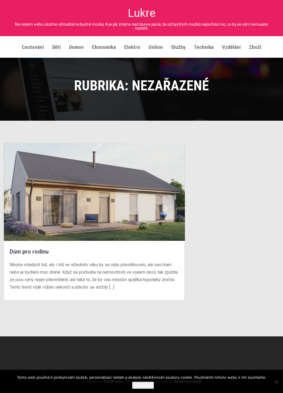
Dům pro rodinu (29, 251)
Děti (56, 47)
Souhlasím (143, 385)
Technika (204, 47)
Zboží (255, 47)
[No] (276, 381)
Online (155, 47)
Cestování (33, 47)
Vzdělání (231, 47)
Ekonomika (104, 47)
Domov (76, 47)
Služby (178, 47)
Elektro (132, 47)
